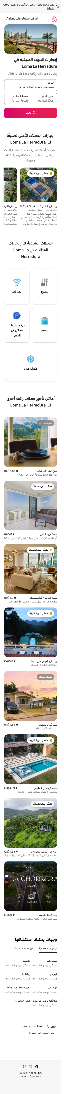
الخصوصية (35, 1076)
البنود (23, 1076)
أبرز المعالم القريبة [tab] (23, 948)
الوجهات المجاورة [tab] (48, 948)
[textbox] (44, 101)
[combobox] (30, 87)
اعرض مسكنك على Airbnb (22, 18)
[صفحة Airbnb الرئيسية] (54, 18)
